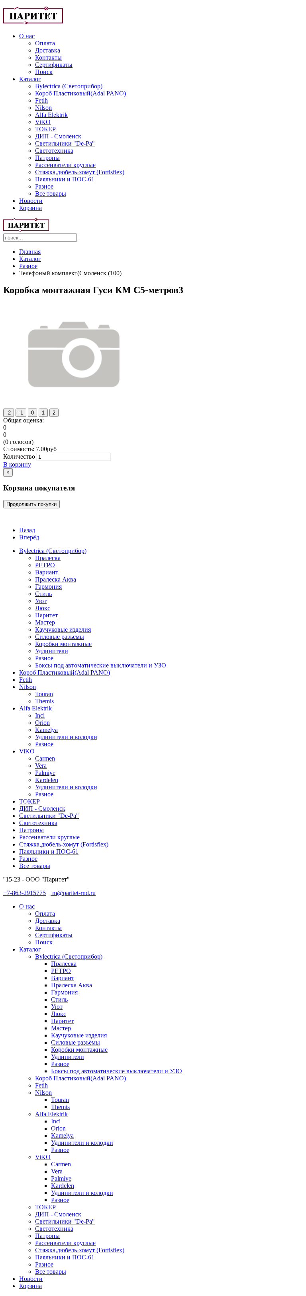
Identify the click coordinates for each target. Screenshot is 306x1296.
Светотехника (54, 150)
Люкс (42, 608)
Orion (42, 722)
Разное (44, 186)
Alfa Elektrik (51, 114)
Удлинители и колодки (66, 737)
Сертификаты (54, 64)
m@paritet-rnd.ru (73, 892)
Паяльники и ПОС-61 (64, 179)
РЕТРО (45, 565)
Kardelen (46, 779)
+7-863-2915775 (24, 892)
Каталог (30, 79)
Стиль (43, 593)
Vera (41, 765)
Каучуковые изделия (63, 629)
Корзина (30, 207)
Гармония (48, 586)
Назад (27, 530)
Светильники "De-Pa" (65, 143)
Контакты (48, 57)
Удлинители (51, 651)
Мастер (45, 622)
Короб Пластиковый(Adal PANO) (80, 93)
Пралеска (48, 558)
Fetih (41, 100)
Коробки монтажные (63, 643)
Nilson (43, 107)
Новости (31, 200)
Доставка (47, 50)
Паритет (46, 615)
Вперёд (29, 537)
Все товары (50, 193)
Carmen (45, 758)
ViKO (43, 122)
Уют (41, 600)
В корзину (17, 464)
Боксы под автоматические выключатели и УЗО (100, 665)
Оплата (45, 43)
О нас (27, 36)
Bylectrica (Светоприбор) (68, 86)
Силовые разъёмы (59, 636)
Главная (30, 251)
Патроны (47, 157)
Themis (44, 701)
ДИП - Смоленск (58, 136)
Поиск (44, 71)
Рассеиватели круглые (65, 165)
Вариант (46, 572)
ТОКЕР (45, 129)
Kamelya (46, 729)
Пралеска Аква (55, 579)
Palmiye (45, 772)
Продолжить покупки (31, 504)
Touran (44, 694)
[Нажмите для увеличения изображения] (75, 400)
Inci (40, 715)
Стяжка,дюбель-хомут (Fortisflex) (79, 172)
